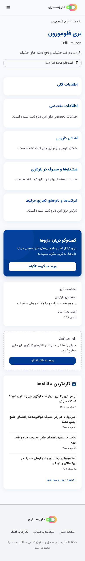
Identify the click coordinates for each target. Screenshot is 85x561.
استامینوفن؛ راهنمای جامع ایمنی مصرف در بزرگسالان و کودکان (48, 461)
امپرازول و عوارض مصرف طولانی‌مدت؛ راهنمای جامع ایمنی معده (42, 419)
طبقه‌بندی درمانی (43, 532)
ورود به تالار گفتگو (42, 360)
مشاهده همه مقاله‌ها (61, 480)
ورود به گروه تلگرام (43, 266)
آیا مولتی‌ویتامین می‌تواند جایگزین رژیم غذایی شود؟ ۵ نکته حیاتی (42, 399)
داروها (78, 21)
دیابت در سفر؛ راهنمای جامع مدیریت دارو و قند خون (45, 440)
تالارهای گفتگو (19, 532)
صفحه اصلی (67, 532)
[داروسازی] (63, 7)
